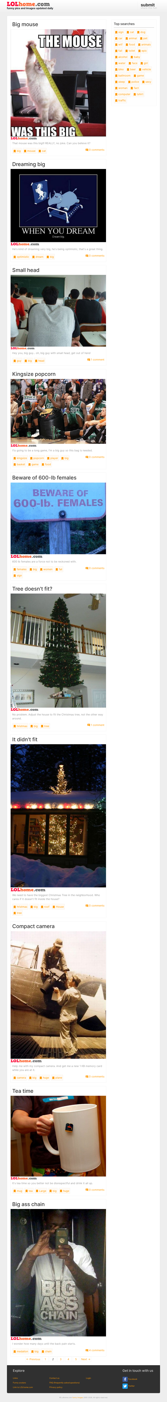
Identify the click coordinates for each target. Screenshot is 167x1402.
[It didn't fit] (58, 817)
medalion (22, 1351)
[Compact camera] (58, 996)
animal (132, 38)
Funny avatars (19, 1382)
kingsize (21, 458)
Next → (85, 1359)
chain (48, 1351)
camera (21, 1077)
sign (19, 575)
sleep (121, 81)
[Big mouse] (58, 84)
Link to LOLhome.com (23, 1387)
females (21, 569)
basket (20, 464)
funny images (77, 1397)
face (134, 63)
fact (136, 88)
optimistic (22, 256)
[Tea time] (58, 1137)
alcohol (122, 57)
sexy (148, 81)
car (120, 38)
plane (58, 1077)
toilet (131, 50)
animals (146, 44)
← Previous (33, 1359)
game (34, 464)
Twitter (131, 1386)
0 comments (96, 149)
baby (136, 57)
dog (142, 32)
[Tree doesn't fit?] (58, 652)
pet (145, 38)
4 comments (96, 1350)
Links (15, 1378)
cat (43, 150)
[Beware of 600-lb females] (58, 520)
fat (60, 569)
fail (120, 50)
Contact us (54, 1378)
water (121, 63)
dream (39, 256)
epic (144, 50)
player (54, 458)
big (18, 150)
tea (30, 1190)
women (47, 569)
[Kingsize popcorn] (58, 412)
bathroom (124, 75)
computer (124, 94)
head (41, 360)
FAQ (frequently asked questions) (64, 1382)
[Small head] (58, 312)
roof (46, 906)
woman (122, 88)
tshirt (139, 94)
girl (145, 63)
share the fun (149, 5)
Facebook (132, 1379)
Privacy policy (55, 1387)
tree (46, 726)
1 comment (97, 359)
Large (42, 1190)
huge (45, 1077)
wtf (120, 44)
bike (121, 69)
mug (19, 1190)
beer (132, 69)
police (135, 81)
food (47, 464)
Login (88, 1378)
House (59, 906)
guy (18, 360)
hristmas (21, 726)
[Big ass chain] (58, 1274)
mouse (30, 150)
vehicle (146, 69)
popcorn (38, 458)
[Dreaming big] (58, 207)
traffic (122, 100)
